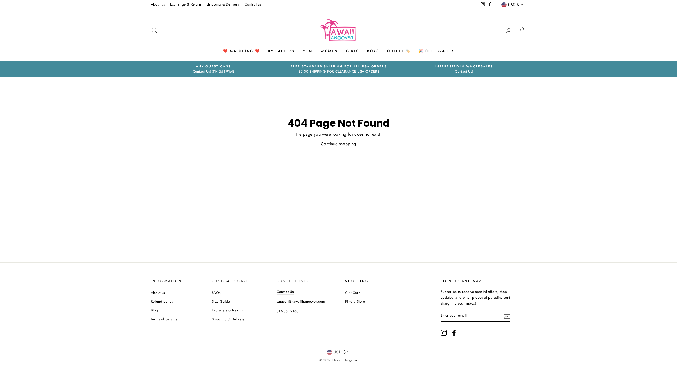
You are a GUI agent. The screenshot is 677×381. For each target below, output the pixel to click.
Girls (352, 50)
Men (307, 50)
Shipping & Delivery (222, 4)
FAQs (216, 292)
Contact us (253, 4)
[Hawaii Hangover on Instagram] (444, 333)
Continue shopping (338, 144)
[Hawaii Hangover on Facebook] (454, 333)
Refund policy (162, 301)
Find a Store (355, 301)
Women (329, 50)
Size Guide (221, 301)
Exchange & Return (185, 4)
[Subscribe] (507, 315)
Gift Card (353, 292)
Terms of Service (164, 319)
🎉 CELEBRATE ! (436, 50)
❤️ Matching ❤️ (241, 50)
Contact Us (285, 291)
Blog (154, 310)
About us (158, 4)
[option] (213, 69)
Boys (373, 50)
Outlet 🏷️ (399, 50)
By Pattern (281, 50)
